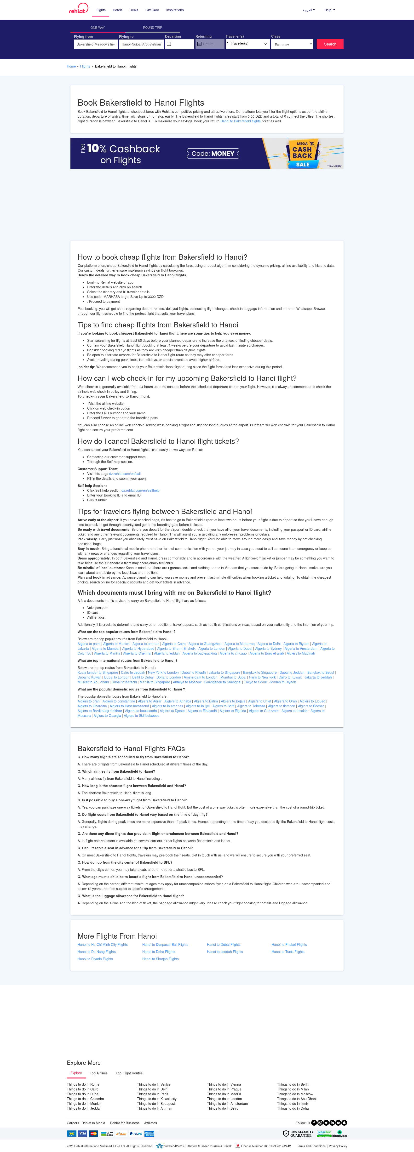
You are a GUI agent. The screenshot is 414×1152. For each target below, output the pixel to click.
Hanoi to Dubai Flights (224, 944)
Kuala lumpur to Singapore (98, 672)
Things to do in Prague (224, 1089)
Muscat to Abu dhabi (94, 681)
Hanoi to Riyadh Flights (95, 958)
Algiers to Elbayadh (203, 710)
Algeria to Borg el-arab (267, 653)
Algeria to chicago (234, 653)
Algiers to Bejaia (233, 701)
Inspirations (175, 9)
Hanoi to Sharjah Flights (160, 958)
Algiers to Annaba (178, 701)
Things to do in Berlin (293, 1084)
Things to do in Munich (84, 1103)
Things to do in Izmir (292, 1103)
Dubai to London (117, 677)
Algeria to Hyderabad (138, 648)
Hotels (117, 9)
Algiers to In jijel (198, 705)
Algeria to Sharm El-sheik (176, 648)
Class (275, 36)
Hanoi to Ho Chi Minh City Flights (103, 944)
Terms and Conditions (311, 1146)
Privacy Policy (338, 1146)
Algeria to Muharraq (240, 643)
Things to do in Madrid (224, 1093)
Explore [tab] (76, 1072)
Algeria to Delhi (270, 643)
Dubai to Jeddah (292, 672)
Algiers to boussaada (141, 710)
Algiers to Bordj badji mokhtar (100, 710)
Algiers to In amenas (168, 705)
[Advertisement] (207, 207)
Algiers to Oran (286, 701)
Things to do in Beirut (223, 1108)
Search (330, 44)
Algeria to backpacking (200, 653)
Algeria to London (212, 648)
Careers (73, 1122)
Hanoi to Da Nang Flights (97, 951)
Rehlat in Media (93, 1122)
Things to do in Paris (152, 1093)
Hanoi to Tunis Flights (288, 951)
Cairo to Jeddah (133, 672)
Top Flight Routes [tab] (129, 1073)
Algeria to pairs (89, 643)
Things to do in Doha (293, 1108)
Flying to (126, 36)
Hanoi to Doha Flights (158, 951)
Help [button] (328, 9)
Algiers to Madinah (301, 653)
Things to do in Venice (154, 1084)
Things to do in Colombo (85, 1098)
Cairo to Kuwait (291, 677)
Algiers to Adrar (150, 701)
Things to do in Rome (83, 1084)
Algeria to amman (146, 643)
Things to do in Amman (154, 1108)
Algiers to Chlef (260, 701)
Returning (204, 36)
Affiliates (150, 1122)
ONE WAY (98, 27)
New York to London (164, 672)
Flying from (83, 36)
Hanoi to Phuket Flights (289, 944)
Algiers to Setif (224, 705)
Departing (173, 36)
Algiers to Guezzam (264, 710)
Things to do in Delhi (152, 1089)
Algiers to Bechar (311, 705)
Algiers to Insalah (295, 710)
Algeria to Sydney (269, 648)
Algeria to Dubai (240, 648)
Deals (134, 9)
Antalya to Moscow (187, 681)
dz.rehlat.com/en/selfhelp (140, 490)
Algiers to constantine (119, 701)
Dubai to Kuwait (90, 677)
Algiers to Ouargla (108, 715)
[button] (309, 10)
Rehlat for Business (124, 1122)
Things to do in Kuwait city (157, 1098)
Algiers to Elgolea (233, 710)
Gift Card (152, 9)
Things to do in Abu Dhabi (296, 1098)
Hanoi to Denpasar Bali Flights (165, 944)
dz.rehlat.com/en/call (125, 473)
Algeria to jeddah (167, 653)
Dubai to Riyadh (194, 672)
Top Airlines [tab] (99, 1073)
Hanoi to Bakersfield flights (240, 121)
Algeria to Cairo (174, 643)
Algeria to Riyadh (296, 643)
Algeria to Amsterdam (301, 648)
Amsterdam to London (201, 677)
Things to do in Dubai (83, 1093)
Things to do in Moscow (295, 1093)
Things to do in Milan (293, 1089)
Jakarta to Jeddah (319, 677)
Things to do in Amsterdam (227, 1103)
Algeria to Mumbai (106, 648)
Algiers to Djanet (173, 710)
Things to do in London (224, 1098)
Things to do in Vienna (224, 1084)
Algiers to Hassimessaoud (130, 705)
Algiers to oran (89, 701)
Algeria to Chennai (137, 653)
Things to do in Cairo (82, 1089)
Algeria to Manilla (107, 653)
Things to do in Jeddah (84, 1108)
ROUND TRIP (152, 27)
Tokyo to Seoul (256, 681)
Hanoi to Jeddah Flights (225, 951)
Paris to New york (263, 677)
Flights (101, 9)
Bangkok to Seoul (321, 672)
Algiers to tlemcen (281, 705)
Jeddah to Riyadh (283, 681)
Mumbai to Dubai (233, 677)
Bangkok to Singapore (260, 672)
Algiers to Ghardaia (93, 705)
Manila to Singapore (155, 681)
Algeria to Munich (117, 643)
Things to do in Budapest (156, 1103)
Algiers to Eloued (312, 701)
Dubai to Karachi (125, 681)
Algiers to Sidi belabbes (141, 715)
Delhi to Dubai (143, 677)
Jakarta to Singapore (225, 672)
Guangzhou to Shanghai (223, 681)
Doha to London (169, 677)
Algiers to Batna (206, 701)
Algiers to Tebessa (251, 705)
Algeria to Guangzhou (206, 643)
